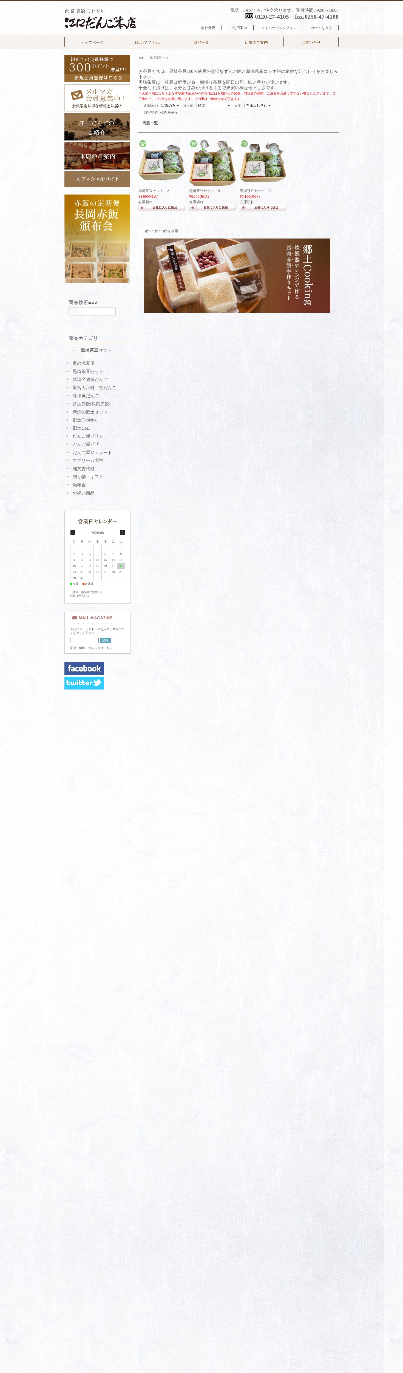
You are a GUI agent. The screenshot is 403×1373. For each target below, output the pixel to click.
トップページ (92, 43)
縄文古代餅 (84, 468)
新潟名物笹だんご (90, 379)
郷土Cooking (85, 420)
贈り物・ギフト (88, 476)
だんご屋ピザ (86, 444)
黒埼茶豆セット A (153, 191)
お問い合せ (311, 43)
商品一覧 (201, 43)
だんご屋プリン (88, 436)
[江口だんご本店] (101, 30)
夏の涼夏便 (84, 363)
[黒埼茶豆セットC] (263, 180)
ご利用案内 (238, 28)
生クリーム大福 (88, 460)
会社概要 (208, 28)
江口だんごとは (146, 43)
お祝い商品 (84, 493)
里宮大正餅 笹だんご (95, 387)
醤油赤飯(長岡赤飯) (91, 403)
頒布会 (79, 484)
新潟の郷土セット (90, 412)
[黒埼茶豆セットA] (161, 177)
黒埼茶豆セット (96, 350)
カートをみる (321, 28)
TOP (141, 57)
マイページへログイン (279, 28)
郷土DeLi (81, 428)
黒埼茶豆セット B (204, 191)
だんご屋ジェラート (92, 452)
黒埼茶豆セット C (255, 191)
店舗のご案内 (256, 43)
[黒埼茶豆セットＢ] (212, 183)
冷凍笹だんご (86, 395)
